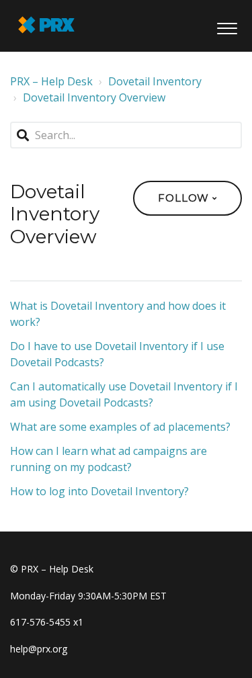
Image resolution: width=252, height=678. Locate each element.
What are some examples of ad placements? (120, 426)
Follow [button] (183, 198)
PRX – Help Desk (51, 81)
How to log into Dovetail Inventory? (99, 491)
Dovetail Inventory (155, 81)
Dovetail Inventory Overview (94, 97)
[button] (227, 26)
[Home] (46, 25)
